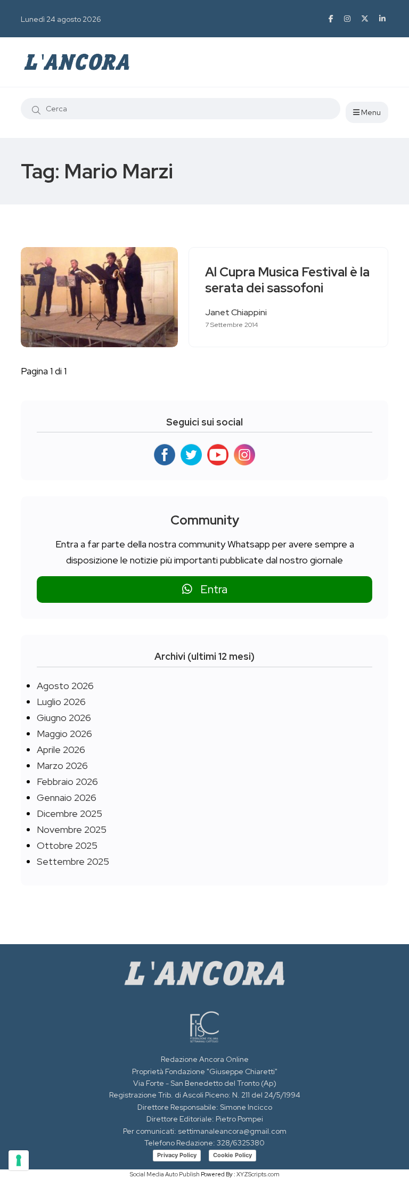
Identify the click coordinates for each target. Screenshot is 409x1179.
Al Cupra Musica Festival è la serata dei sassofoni (287, 280)
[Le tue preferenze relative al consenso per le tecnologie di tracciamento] (19, 1160)
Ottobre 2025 (67, 845)
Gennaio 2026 (66, 797)
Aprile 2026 (61, 749)
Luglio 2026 (61, 701)
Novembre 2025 (72, 829)
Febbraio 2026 (67, 781)
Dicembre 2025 (69, 813)
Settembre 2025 (73, 861)
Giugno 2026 (64, 717)
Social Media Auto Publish (165, 1174)
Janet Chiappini (236, 312)
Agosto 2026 (65, 685)
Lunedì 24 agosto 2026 (61, 19)
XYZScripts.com (258, 1174)
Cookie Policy (232, 1155)
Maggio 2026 (64, 733)
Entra (209, 589)
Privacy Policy (177, 1155)
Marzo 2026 (62, 765)
